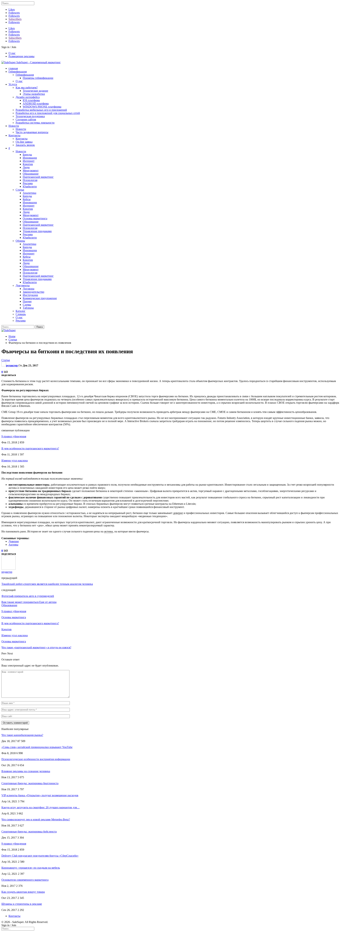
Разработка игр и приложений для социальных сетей (48, 113)
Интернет (28, 160)
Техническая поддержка (30, 116)
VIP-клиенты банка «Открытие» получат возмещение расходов (39, 795)
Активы (13, 544)
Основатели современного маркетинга (24, 879)
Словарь (21, 314)
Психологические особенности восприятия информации (35, 759)
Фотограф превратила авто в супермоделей (27, 596)
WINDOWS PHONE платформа (42, 106)
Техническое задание (35, 90)
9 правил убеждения (13, 436)
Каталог (20, 310)
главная (13, 68)
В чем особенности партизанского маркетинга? (30, 448)
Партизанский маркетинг (38, 176)
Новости (14, 125)
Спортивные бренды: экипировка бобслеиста (29, 831)
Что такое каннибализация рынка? (22, 735)
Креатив (28, 164)
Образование (31, 173)
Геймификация (18, 71)
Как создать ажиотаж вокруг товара (23, 891)
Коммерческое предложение (40, 298)
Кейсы (27, 199)
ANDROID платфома (36, 103)
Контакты (14, 135)
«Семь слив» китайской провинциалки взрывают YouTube (36, 747)
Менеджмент (31, 170)
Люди (26, 167)
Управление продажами (37, 231)
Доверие (14, 541)
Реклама (28, 183)
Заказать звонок (25, 144)
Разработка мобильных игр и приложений (41, 109)
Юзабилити (30, 186)
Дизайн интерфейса (28, 97)
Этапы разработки (34, 93)
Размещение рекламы (21, 56)
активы (108, 531)
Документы (23, 285)
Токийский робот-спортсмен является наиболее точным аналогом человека (47, 583)
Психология (30, 180)
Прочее (27, 301)
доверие (178, 513)
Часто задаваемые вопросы (32, 132)
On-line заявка (24, 141)
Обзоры (20, 240)
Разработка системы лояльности (35, 122)
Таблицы (28, 307)
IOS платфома (31, 100)
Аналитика (29, 192)
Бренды (27, 154)
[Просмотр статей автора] (8, 568)
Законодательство (33, 291)
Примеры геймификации (38, 77)
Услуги (13, 84)
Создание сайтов (26, 119)
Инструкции (30, 295)
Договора (28, 288)
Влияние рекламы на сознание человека (25, 771)
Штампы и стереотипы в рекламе (21, 903)
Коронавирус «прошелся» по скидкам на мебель (30, 867)
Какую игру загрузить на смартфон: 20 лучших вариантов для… (40, 807)
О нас (12, 53)
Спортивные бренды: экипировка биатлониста (29, 783)
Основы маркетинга (35, 218)
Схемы (27, 304)
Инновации (30, 157)
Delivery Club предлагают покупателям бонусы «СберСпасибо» (40, 855)
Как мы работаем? (27, 87)
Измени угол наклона (14, 460)
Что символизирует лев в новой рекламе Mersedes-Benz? (35, 819)
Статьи (20, 189)
